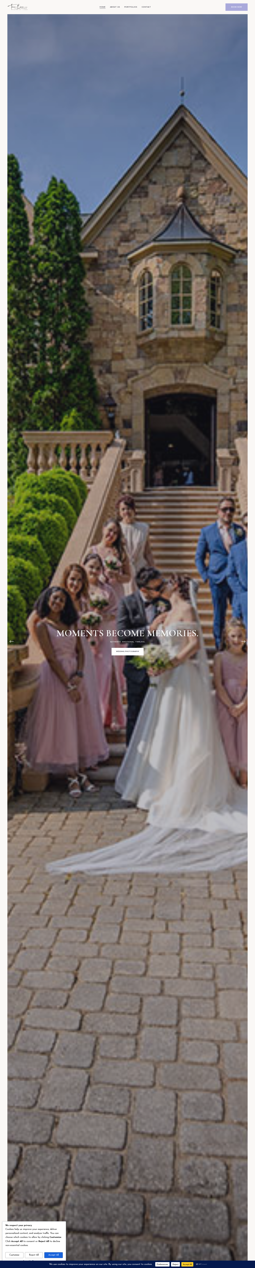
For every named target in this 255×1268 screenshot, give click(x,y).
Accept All (53, 1255)
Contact (146, 7)
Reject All (34, 1255)
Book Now (236, 7)
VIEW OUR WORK (127, 657)
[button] (12, 641)
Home (103, 7)
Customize (14, 1255)
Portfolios (130, 7)
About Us (115, 7)
